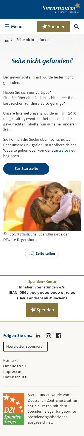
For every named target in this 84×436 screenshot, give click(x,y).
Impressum (13, 371)
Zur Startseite (26, 168)
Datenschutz (15, 377)
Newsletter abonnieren (25, 346)
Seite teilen (45, 253)
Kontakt (10, 360)
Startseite (60, 150)
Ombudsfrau (14, 366)
